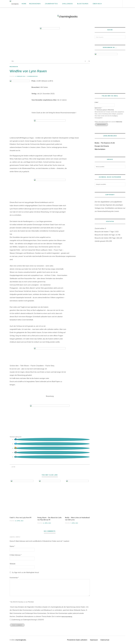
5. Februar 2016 (20, 76)
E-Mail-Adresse (16, 555)
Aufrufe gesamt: (100, 241)
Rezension (14, 66)
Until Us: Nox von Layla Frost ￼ (20, 517)
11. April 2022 (47, 523)
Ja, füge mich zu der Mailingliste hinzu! (25, 572)
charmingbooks (32, 76)
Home (24, 3)
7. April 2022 (74, 523)
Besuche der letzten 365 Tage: (105, 238)
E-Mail (97, 102)
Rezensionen (35, 3)
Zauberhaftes (51, 3)
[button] (15, 439)
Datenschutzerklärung (66, 616)
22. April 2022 (19, 520)
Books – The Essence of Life (105, 143)
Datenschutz (98, 107)
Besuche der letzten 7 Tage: (105, 231)
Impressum (94, 640)
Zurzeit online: (100, 228)
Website (12, 564)
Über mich (97, 3)
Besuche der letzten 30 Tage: (105, 235)
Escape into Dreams (102, 146)
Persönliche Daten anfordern (77, 640)
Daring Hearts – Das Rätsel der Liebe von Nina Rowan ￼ (49, 518)
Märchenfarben (100, 149)
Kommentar (14, 577)
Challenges (67, 3)
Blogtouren (82, 3)
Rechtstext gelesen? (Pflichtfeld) (105, 109)
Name (12, 546)
